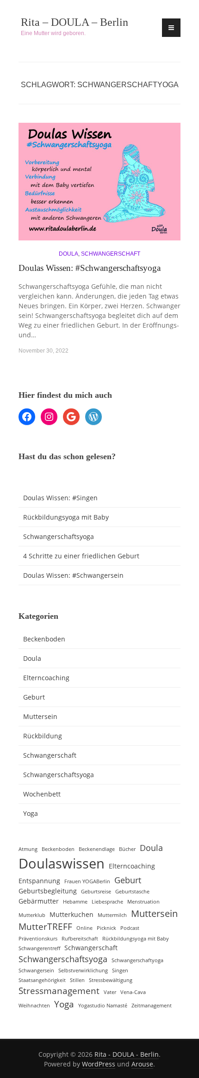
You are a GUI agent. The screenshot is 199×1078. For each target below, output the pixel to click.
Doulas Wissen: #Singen (60, 497)
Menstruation (143, 901)
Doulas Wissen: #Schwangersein (73, 575)
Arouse (142, 1064)
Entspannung (39, 880)
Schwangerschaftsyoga (58, 536)
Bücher (127, 849)
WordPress (98, 1064)
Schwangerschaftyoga (137, 960)
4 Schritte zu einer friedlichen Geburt (81, 555)
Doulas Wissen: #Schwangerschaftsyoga (90, 268)
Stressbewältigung (110, 980)
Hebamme (75, 901)
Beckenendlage (97, 849)
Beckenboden (44, 639)
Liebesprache (107, 901)
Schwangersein (36, 970)
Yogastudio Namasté (102, 1005)
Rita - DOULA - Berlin (126, 1054)
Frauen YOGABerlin (87, 881)
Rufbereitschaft (80, 938)
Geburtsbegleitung (48, 890)
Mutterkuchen (71, 914)
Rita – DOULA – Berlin (74, 22)
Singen (120, 970)
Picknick (106, 928)
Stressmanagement (59, 991)
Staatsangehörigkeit (42, 980)
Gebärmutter (39, 901)
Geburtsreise (96, 891)
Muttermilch (112, 915)
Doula (68, 254)
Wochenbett (42, 794)
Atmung (28, 849)
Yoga (30, 813)
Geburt (34, 697)
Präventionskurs (38, 938)
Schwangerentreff (39, 948)
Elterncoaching (46, 677)
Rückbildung (42, 735)
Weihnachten (34, 1005)
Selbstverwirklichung (83, 970)
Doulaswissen (62, 863)
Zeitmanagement (151, 1005)
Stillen (77, 980)
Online (84, 928)
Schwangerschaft (110, 254)
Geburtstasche (132, 891)
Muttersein (40, 716)
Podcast (129, 928)
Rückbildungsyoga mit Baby (66, 517)
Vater (110, 992)
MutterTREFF (45, 927)
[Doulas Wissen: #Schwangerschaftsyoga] (99, 185)
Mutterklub (32, 915)
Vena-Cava (133, 992)
